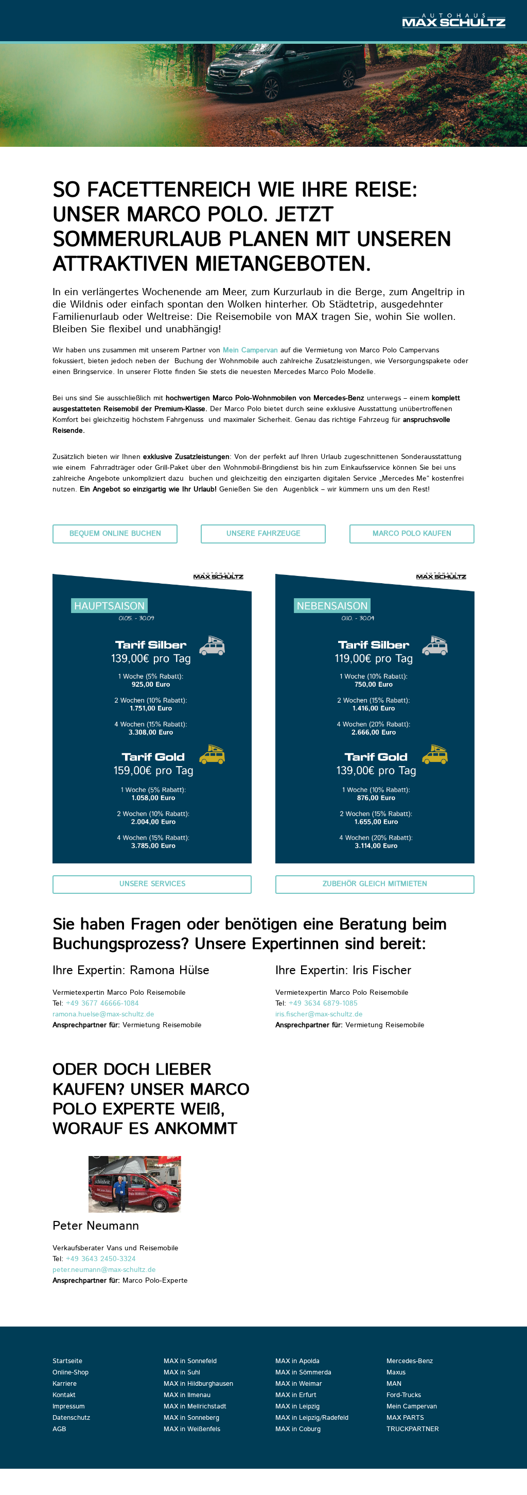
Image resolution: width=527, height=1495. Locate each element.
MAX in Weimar (298, 1385)
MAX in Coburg (298, 1430)
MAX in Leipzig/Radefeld (311, 1419)
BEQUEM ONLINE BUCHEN (115, 534)
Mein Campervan (250, 350)
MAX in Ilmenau (187, 1396)
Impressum (68, 1407)
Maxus (396, 1373)
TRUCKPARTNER (413, 1430)
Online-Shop (70, 1373)
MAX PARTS (405, 1419)
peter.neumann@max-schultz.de (104, 1270)
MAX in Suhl (182, 1373)
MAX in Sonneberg (191, 1419)
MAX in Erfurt (296, 1396)
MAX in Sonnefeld (190, 1362)
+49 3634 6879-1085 (324, 1003)
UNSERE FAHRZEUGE (263, 534)
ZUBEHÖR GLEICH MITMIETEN (375, 884)
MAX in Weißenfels (192, 1430)
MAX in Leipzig (297, 1407)
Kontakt (64, 1396)
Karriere (64, 1385)
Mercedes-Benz (410, 1362)
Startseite (67, 1362)
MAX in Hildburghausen (198, 1385)
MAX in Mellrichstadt (195, 1407)
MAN (394, 1385)
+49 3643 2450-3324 (101, 1259)
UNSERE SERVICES (152, 884)
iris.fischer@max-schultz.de (319, 1014)
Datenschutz (71, 1419)
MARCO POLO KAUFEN (412, 534)
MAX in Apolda (297, 1362)
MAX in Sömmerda (303, 1373)
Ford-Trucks (404, 1396)
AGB (59, 1430)
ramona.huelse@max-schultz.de (103, 1014)
